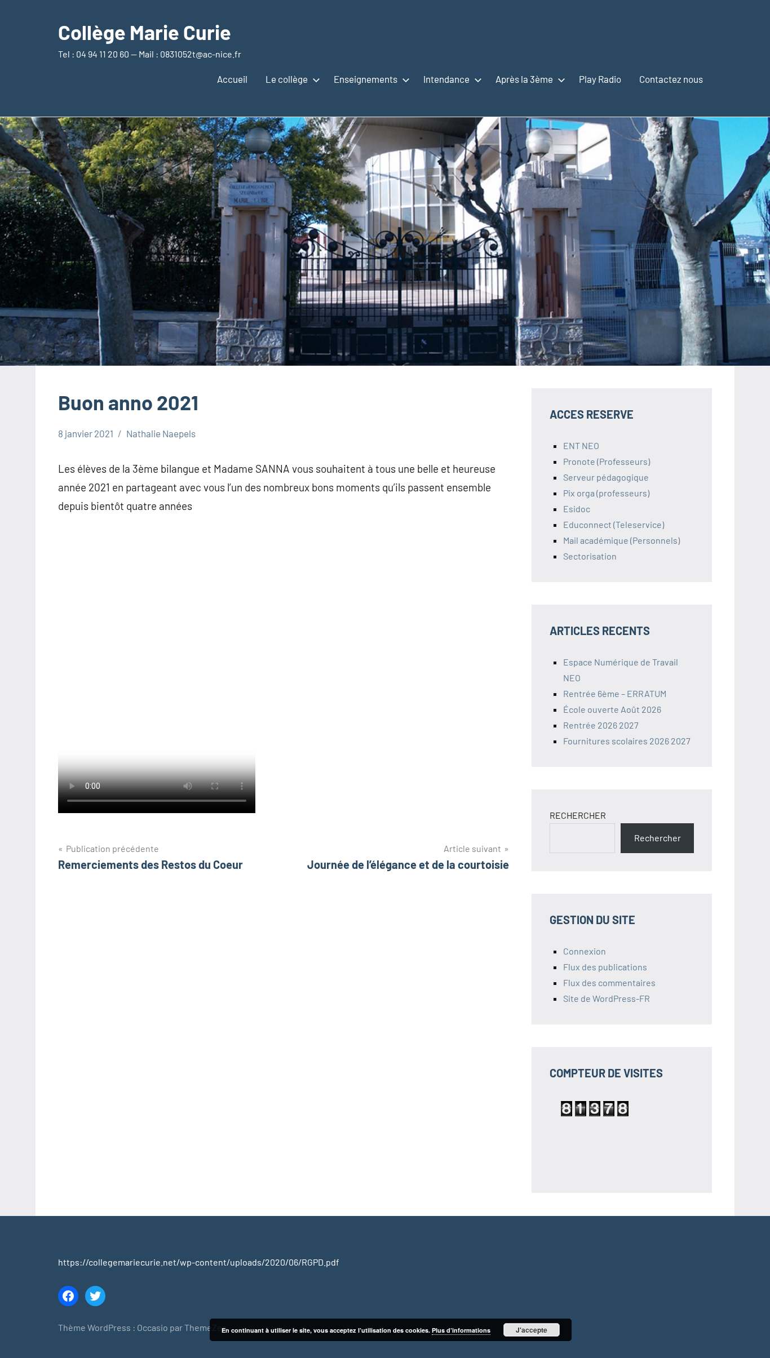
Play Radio (600, 79)
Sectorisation (590, 556)
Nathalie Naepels (161, 433)
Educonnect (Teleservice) (613, 524)
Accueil (232, 79)
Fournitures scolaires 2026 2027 (627, 740)
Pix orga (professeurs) (606, 492)
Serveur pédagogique (606, 477)
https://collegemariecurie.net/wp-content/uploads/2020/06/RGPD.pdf (198, 1262)
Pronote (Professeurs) (606, 461)
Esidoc (576, 508)
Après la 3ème (524, 79)
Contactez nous (671, 79)
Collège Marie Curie (144, 32)
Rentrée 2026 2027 (601, 725)
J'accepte (531, 1330)
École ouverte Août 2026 (612, 709)
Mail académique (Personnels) (621, 540)
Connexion (584, 951)
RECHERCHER (578, 815)
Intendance (446, 79)
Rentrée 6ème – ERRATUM (614, 693)
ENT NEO (581, 445)
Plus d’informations (461, 1330)
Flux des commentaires (609, 982)
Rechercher (657, 837)
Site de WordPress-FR (606, 998)
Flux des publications (605, 966)
